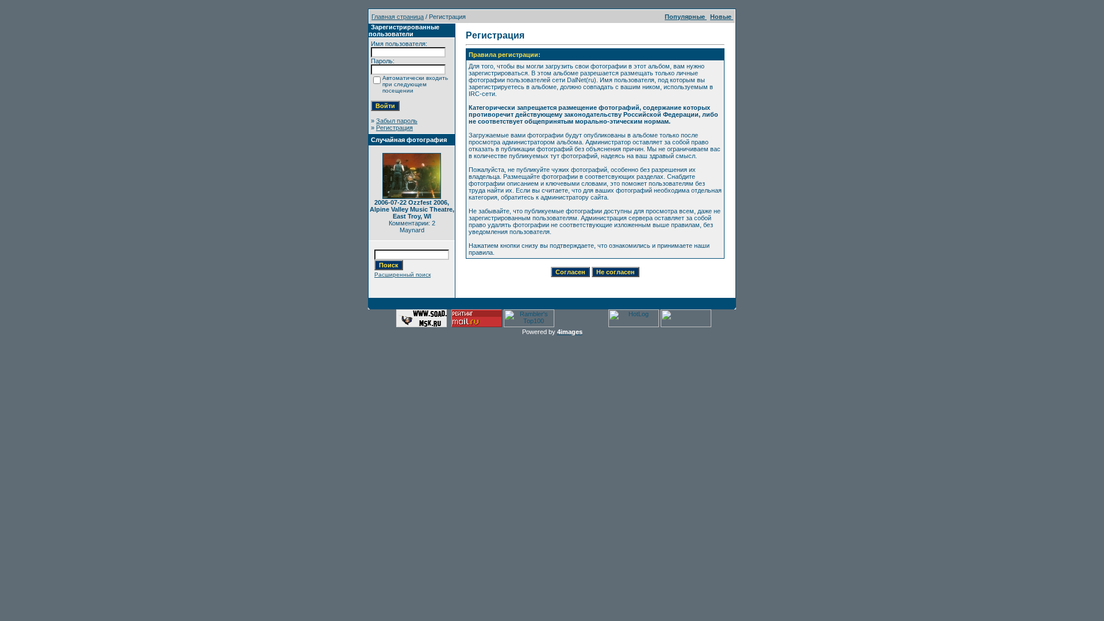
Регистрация (394, 127)
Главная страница (397, 16)
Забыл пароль (396, 120)
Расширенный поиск (402, 274)
